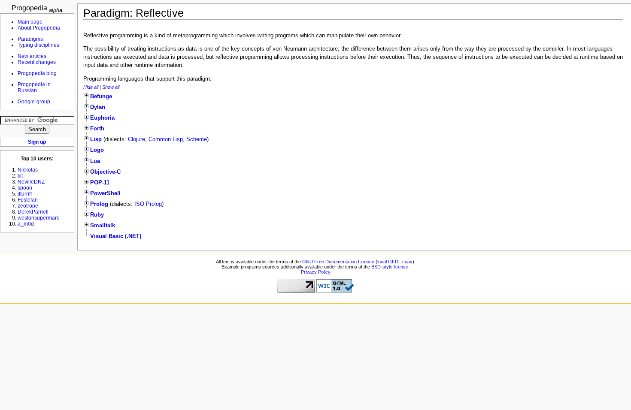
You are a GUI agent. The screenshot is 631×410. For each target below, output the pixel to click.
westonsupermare (39, 218)
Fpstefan (28, 200)
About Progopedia (39, 28)
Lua (95, 161)
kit (20, 176)
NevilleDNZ (31, 182)
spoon (25, 188)
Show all (110, 87)
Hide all (90, 87)
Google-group (34, 102)
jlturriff (25, 194)
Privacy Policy (316, 271)
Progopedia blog (37, 73)
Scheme (196, 139)
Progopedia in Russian (34, 87)
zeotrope (28, 206)
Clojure (136, 139)
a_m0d (26, 224)
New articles (32, 56)
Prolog (99, 204)
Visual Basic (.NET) (115, 236)
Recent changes (37, 62)
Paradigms (30, 39)
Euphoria (102, 118)
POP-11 (99, 183)
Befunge (101, 96)
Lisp (96, 139)
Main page (30, 22)
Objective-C (105, 172)
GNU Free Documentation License (338, 261)
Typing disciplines (38, 45)
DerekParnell (33, 212)
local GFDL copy (395, 261)
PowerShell (105, 193)
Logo (97, 150)
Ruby (97, 215)
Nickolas (28, 170)
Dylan (97, 107)
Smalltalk (102, 226)
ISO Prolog (148, 204)
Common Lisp (166, 139)
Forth (97, 129)
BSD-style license (389, 266)
